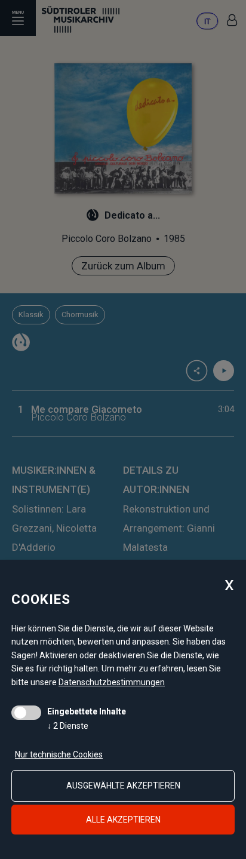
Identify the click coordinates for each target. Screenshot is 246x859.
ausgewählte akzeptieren (123, 785)
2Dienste (67, 726)
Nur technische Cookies (59, 754)
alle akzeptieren (123, 819)
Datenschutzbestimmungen (112, 682)
